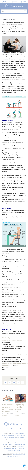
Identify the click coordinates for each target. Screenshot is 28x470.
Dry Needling (21, 444)
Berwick (22, 433)
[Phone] (21, 428)
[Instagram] (11, 428)
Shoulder (14, 450)
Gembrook (13, 437)
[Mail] (16, 428)
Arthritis (19, 446)
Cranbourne (10, 439)
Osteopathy (18, 442)
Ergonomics (21, 448)
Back (22, 446)
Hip (10, 448)
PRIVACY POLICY (17, 454)
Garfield (23, 435)
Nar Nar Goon (20, 437)
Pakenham (17, 433)
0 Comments (5, 415)
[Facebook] (7, 428)
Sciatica (10, 450)
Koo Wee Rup (7, 437)
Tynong (19, 435)
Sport (18, 450)
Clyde (15, 439)
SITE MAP (18, 456)
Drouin (4, 439)
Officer (14, 435)
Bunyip (11, 435)
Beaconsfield (5, 435)
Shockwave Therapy (13, 444)
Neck (16, 448)
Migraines (6, 448)
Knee (13, 448)
